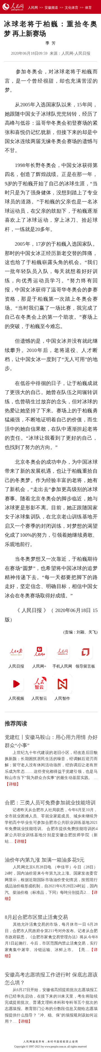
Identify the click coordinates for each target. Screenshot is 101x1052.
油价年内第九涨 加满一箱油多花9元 (44, 860)
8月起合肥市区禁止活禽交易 (36, 917)
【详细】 (12, 784)
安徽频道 (51, 8)
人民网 (33, 8)
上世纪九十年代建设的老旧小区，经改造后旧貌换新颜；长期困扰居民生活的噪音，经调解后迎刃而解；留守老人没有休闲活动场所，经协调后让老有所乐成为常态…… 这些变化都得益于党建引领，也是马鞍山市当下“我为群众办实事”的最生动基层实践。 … (51, 765)
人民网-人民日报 (75, 53)
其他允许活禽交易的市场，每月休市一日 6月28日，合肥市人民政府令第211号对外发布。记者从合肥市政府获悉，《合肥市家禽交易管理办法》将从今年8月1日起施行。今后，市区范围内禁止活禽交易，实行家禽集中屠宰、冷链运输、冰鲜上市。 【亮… (51, 937)
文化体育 (71, 8)
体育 (88, 8)
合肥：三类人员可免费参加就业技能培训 (50, 802)
